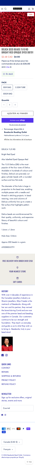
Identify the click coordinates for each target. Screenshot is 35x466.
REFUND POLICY (9, 384)
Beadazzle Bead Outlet (14, 455)
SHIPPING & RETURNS (11, 376)
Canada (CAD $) (11, 442)
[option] (17, 29)
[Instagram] (6, 355)
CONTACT (6, 367)
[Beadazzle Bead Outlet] (17, 9)
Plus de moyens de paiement (17, 125)
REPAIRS (5, 372)
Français (7, 449)
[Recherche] (6, 9)
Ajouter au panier (17, 113)
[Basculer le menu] (2, 9)
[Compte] (28, 9)
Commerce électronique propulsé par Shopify (16, 456)
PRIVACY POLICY (9, 380)
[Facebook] (3, 355)
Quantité (5, 100)
